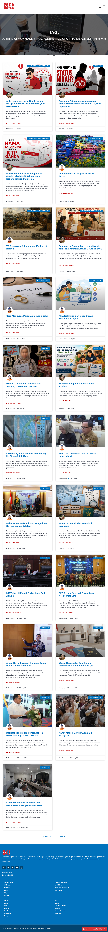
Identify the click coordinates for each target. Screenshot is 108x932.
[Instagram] (12, 867)
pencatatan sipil (82, 38)
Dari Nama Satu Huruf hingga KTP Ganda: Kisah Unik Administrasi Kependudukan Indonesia (24, 176)
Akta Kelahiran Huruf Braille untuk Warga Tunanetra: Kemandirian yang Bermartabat (25, 103)
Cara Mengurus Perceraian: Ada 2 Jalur (27, 316)
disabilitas (63, 38)
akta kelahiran (46, 38)
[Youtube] (17, 867)
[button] (104, 6)
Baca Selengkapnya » (13, 123)
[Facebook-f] (4, 867)
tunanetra (100, 38)
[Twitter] (8, 867)
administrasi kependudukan (19, 38)
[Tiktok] (21, 867)
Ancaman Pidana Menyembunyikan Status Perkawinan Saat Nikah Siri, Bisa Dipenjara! (80, 103)
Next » (62, 837)
